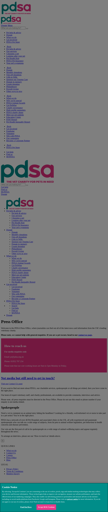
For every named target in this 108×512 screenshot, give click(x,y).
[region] (54, 497)
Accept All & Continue (46, 507)
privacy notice (72, 499)
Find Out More (26, 507)
